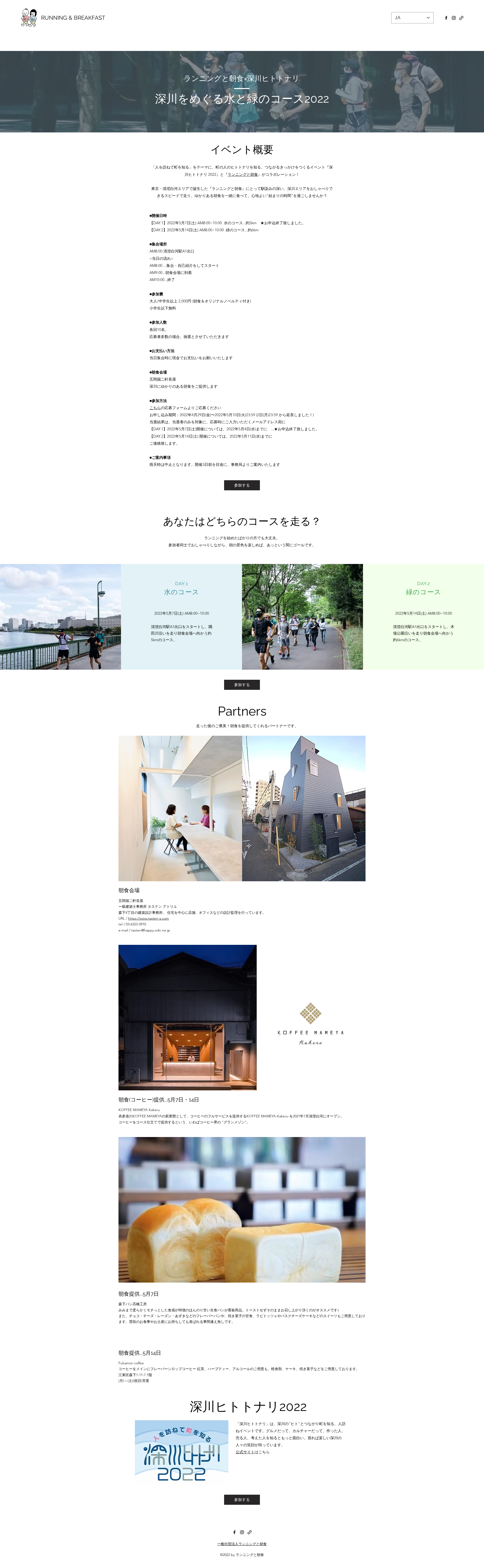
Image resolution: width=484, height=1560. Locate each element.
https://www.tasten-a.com (148, 918)
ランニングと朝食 (243, 174)
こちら (155, 407)
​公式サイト (245, 1452)
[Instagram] (453, 17)
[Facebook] (446, 17)
